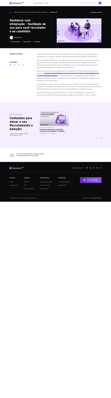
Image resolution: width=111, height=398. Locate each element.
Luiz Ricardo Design (96, 198)
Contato (46, 3)
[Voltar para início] (10, 12)
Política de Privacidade (46, 182)
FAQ (25, 185)
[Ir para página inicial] (17, 3)
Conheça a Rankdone (38, 3)
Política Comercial (45, 185)
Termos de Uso (44, 188)
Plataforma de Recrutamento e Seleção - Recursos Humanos (30, 12)
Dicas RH (26, 182)
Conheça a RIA (62, 185)
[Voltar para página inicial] (17, 168)
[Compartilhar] (10, 65)
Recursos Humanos (29, 188)
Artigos (12, 182)
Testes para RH (14, 185)
